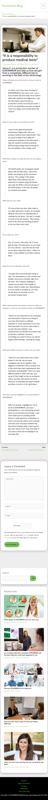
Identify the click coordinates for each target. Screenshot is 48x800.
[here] (25, 535)
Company (6, 622)
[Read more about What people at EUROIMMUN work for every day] (24, 606)
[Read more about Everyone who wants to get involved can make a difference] (24, 708)
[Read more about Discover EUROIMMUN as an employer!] (24, 675)
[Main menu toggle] (43, 5)
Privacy (24, 786)
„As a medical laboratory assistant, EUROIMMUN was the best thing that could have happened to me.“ (22, 654)
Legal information (24, 783)
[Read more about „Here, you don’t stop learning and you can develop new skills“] (24, 746)
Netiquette (24, 789)
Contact (24, 781)
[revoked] (7, 538)
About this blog (24, 791)
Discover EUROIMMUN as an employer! (17, 688)
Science (13, 658)
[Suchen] (33, 578)
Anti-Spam (16, 526)
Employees (6, 64)
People (13, 64)
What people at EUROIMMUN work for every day (21, 620)
